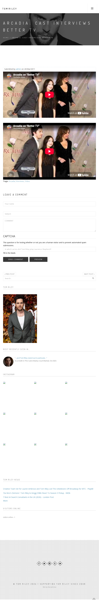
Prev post (10, 274)
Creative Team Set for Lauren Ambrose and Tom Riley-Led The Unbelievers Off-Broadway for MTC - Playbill (48, 489)
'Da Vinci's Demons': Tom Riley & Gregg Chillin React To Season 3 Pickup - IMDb (36, 493)
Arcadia (12, 181)
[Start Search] (93, 278)
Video (27, 181)
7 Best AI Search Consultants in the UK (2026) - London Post (28, 497)
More (5, 500)
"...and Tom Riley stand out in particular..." (31, 358)
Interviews (20, 181)
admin (18, 69)
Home (6, 38)
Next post (89, 274)
